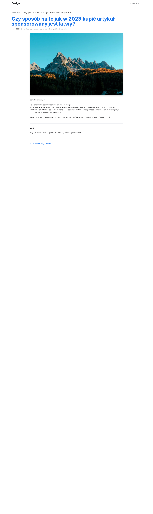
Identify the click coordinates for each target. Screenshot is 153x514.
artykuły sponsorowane (31, 29)
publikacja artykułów (60, 29)
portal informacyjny (37, 100)
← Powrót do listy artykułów (41, 144)
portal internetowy (46, 29)
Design (16, 3)
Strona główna (135, 3)
